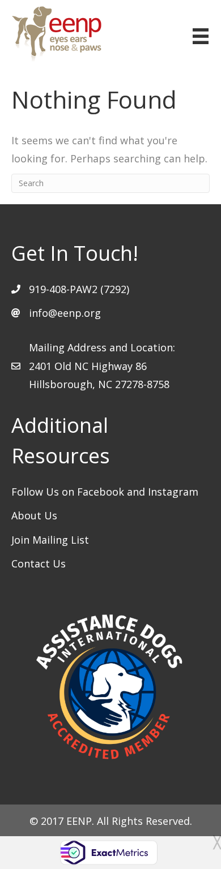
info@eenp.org (65, 313)
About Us (34, 515)
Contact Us (38, 563)
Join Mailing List (50, 540)
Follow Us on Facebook (69, 491)
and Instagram (162, 491)
